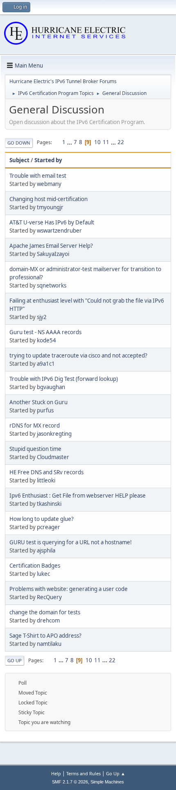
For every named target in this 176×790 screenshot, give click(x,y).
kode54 (46, 340)
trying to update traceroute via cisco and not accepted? (78, 355)
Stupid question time (35, 449)
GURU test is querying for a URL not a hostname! (70, 542)
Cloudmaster (53, 457)
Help (56, 773)
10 (97, 142)
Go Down (18, 143)
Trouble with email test (37, 175)
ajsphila (46, 550)
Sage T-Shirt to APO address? (45, 635)
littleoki (46, 480)
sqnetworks (51, 285)
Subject (19, 160)
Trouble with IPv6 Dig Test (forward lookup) (63, 379)
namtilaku (49, 643)
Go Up (14, 660)
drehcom (48, 620)
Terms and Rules (83, 773)
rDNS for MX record (34, 425)
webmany (49, 184)
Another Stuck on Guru (38, 402)
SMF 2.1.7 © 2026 (70, 781)
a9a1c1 (46, 363)
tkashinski (49, 503)
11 (106, 142)
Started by (48, 160)
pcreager (48, 527)
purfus (45, 410)
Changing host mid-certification (48, 199)
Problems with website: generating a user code (68, 589)
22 (120, 142)
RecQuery (49, 597)
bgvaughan (51, 387)
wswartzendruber (59, 230)
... (70, 142)
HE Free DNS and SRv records (46, 472)
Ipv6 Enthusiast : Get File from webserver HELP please (77, 495)
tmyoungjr (50, 207)
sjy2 (42, 317)
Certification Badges (34, 565)
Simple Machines (107, 781)
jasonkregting (54, 433)
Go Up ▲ (115, 773)
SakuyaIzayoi (53, 254)
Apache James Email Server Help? (51, 245)
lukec (43, 573)
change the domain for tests (44, 612)
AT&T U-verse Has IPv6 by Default (51, 222)
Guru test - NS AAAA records (45, 332)
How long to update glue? (41, 519)
